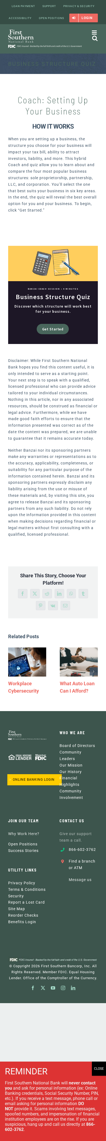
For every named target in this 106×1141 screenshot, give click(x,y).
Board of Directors (77, 745)
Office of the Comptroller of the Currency (59, 978)
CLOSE (99, 1069)
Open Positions (23, 844)
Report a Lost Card (26, 902)
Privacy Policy (21, 883)
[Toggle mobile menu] (95, 32)
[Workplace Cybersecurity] (27, 662)
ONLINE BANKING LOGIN (34, 780)
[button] (12, 671)
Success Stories (23, 850)
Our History (71, 772)
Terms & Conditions (27, 889)
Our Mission (71, 765)
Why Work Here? (23, 834)
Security (16, 896)
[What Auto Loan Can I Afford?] (79, 662)
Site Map (16, 909)
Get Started (53, 329)
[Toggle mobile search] (95, 38)
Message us (80, 880)
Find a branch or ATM (82, 864)
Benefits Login (22, 922)
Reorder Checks (23, 915)
